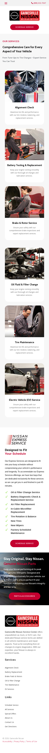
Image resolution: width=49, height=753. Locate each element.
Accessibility (7, 741)
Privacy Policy (19, 741)
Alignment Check (11, 667)
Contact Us (9, 722)
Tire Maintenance (12, 685)
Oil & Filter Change (12, 680)
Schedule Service (24, 27)
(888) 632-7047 (39, 3)
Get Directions (11, 726)
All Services (9, 709)
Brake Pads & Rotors (13, 676)
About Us (8, 718)
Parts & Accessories (24, 596)
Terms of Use (31, 741)
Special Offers (10, 713)
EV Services (9, 689)
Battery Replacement (13, 672)
